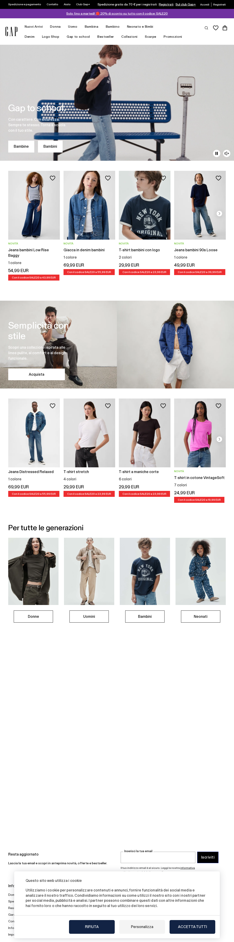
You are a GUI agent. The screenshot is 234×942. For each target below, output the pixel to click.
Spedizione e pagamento (24, 4)
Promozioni (173, 36)
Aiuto (67, 4)
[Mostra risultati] (206, 27)
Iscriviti (208, 857)
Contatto (52, 4)
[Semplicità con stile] (117, 344)
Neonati (200, 616)
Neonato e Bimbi (140, 26)
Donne (33, 616)
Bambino (113, 26)
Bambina (91, 26)
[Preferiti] (215, 28)
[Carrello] (225, 28)
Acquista (36, 374)
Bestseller (105, 36)
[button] (219, 213)
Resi (11, 908)
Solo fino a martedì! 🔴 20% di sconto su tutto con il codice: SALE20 (117, 13)
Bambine (21, 146)
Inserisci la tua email (138, 851)
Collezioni (129, 36)
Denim (30, 36)
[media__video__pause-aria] (216, 153)
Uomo (72, 26)
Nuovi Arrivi (34, 26)
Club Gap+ (83, 4)
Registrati (166, 4)
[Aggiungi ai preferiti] (52, 178)
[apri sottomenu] (45, 26)
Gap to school (78, 36)
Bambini (50, 146)
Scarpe (150, 36)
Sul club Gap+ (186, 4)
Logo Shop (50, 36)
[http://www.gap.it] (11, 31)
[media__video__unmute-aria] (226, 153)
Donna (55, 26)
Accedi (204, 4)
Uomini (89, 616)
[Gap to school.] (117, 103)
